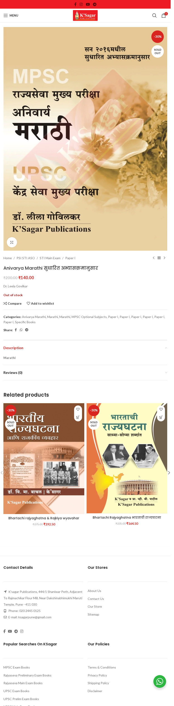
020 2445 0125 (30, 611)
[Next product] (164, 258)
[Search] (154, 15)
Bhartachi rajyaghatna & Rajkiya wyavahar (43, 518)
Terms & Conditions (102, 667)
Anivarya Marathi (34, 317)
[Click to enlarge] (12, 242)
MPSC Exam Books (16, 667)
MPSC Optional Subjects (89, 317)
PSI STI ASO (26, 258)
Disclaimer (95, 691)
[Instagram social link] (81, 4)
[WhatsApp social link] (21, 330)
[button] (169, 472)
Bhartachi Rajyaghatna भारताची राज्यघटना (127, 517)
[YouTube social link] (87, 4)
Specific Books (25, 322)
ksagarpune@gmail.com (34, 617)
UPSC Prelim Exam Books (21, 699)
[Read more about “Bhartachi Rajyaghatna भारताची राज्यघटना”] (161, 417)
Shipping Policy (98, 683)
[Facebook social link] (75, 4)
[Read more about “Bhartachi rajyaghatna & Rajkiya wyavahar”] (78, 417)
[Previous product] (153, 258)
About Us (94, 591)
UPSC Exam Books (16, 691)
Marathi (52, 317)
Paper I (70, 258)
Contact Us (96, 599)
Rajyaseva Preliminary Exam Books (27, 675)
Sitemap (93, 614)
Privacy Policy (97, 675)
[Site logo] (85, 15)
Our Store (95, 606)
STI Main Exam (50, 258)
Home (7, 258)
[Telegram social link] (94, 4)
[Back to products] (159, 258)
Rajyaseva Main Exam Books (23, 683)
